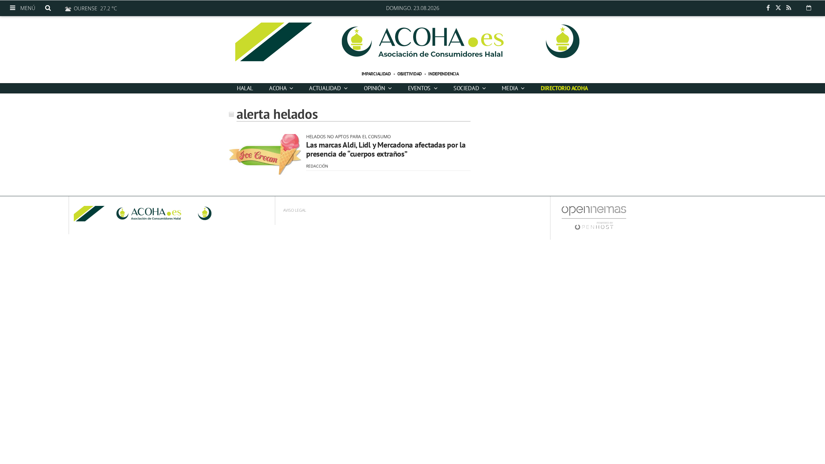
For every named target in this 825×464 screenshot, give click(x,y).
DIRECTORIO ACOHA (564, 88)
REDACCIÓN (317, 166)
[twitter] (778, 8)
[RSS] (788, 8)
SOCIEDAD (466, 88)
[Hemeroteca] (808, 7)
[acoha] (412, 42)
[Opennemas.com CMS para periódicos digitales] (594, 217)
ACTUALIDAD (325, 88)
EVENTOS (420, 88)
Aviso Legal (294, 210)
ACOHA (278, 88)
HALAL (245, 88)
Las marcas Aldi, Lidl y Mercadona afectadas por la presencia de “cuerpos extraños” (386, 149)
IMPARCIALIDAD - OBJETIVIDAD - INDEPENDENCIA (410, 74)
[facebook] (768, 8)
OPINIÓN (375, 88)
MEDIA (510, 88)
